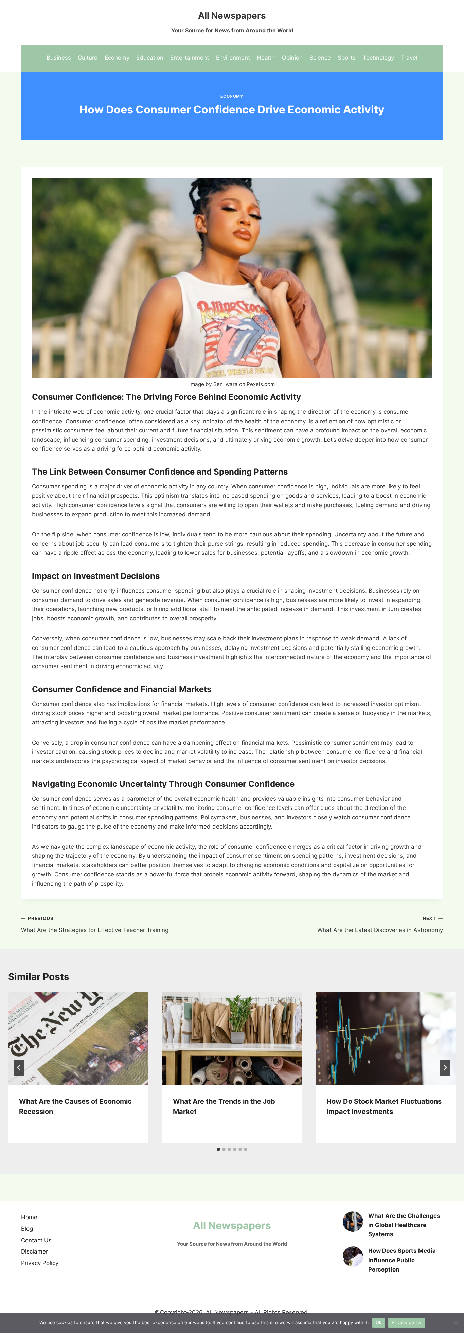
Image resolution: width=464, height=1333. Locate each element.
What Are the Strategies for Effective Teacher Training (94, 925)
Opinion (292, 57)
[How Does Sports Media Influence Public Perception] (353, 1256)
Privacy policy (407, 1322)
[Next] (445, 1068)
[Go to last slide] (19, 1068)
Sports (347, 57)
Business (59, 57)
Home (29, 1217)
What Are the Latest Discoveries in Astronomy (380, 925)
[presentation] (78, 1038)
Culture (87, 57)
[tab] (218, 1149)
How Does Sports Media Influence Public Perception (402, 1260)
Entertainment (189, 57)
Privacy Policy (39, 1263)
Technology (378, 57)
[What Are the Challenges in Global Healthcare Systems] (353, 1221)
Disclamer (34, 1251)
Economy (117, 57)
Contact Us (36, 1240)
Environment (233, 57)
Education (149, 57)
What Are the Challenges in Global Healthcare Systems (404, 1225)
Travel (409, 57)
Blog (27, 1228)
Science (320, 57)
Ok (379, 1322)
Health (266, 57)
